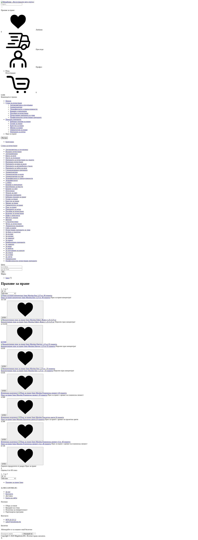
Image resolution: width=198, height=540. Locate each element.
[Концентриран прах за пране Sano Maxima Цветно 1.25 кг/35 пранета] (29, 344)
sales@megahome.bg (13, 522)
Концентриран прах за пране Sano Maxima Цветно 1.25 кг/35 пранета (28, 346)
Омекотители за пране (19, 130)
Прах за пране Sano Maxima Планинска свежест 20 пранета (24, 395)
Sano (7, 278)
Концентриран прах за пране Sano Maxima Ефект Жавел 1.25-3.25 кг (27, 322)
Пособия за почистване (19, 113)
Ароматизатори (16, 107)
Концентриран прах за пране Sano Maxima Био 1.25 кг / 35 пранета (27, 371)
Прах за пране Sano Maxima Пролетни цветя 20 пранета (22, 419)
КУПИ (4, 318)
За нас (8, 492)
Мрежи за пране (16, 128)
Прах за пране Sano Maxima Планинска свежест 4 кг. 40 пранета (26, 444)
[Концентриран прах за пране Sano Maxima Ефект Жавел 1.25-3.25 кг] (28, 320)
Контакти (9, 494)
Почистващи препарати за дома (22, 115)
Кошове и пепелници (18, 111)
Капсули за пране (17, 126)
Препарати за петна (17, 132)
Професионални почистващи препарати (25, 117)
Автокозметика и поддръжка (21, 105)
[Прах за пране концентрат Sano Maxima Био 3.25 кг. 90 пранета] (26, 295)
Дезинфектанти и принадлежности (23, 109)
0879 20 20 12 (11, 520)
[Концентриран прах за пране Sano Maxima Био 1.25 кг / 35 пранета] (28, 369)
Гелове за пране (16, 124)
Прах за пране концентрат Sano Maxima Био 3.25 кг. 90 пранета (25, 297)
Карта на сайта (11, 498)
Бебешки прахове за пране (20, 121)
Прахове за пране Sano (14, 482)
